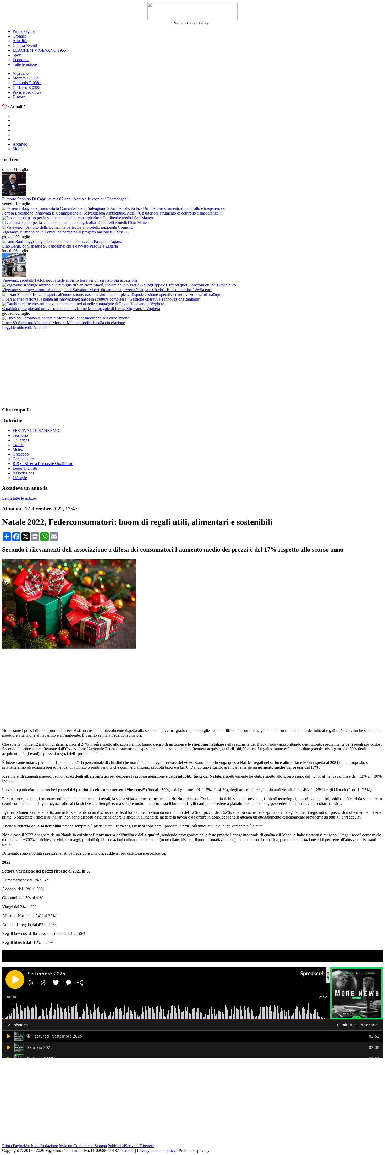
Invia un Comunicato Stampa (83, 1145)
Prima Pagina (24, 31)
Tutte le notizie (25, 64)
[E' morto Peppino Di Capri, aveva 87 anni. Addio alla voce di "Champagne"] (14, 194)
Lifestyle (20, 477)
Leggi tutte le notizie (19, 498)
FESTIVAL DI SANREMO (36, 430)
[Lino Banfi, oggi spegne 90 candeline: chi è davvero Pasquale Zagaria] (62, 241)
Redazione (49, 1145)
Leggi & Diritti (25, 468)
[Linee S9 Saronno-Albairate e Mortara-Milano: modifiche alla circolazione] (65, 318)
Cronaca (19, 36)
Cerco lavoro (23, 459)
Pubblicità (116, 1145)
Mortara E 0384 (26, 78)
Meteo (18, 449)
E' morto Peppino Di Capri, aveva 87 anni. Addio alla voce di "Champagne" (65, 199)
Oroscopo (21, 454)
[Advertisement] (41, 368)
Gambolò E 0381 (27, 83)
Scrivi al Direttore (139, 1145)
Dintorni (19, 97)
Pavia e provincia (27, 92)
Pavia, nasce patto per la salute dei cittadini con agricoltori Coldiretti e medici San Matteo (75, 222)
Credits (128, 1150)
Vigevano (21, 73)
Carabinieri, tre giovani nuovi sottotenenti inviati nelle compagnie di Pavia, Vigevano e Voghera (81, 308)
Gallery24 (21, 440)
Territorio (20, 435)
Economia (21, 59)
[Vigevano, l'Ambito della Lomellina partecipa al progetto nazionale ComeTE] (67, 227)
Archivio (20, 144)
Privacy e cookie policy (156, 1150)
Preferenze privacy (194, 1150)
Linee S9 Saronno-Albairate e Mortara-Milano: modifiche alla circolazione (63, 322)
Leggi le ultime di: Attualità (24, 327)
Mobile (18, 149)
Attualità (20, 41)
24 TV (18, 444)
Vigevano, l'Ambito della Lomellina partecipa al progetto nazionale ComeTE (65, 232)
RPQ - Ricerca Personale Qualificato (43, 463)
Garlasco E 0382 (26, 87)
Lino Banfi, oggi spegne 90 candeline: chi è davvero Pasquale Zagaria (60, 246)
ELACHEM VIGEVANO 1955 (39, 50)
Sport (17, 55)
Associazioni (23, 473)
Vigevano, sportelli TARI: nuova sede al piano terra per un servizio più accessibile (70, 280)
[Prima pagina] (4, 107)
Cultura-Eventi (25, 45)
